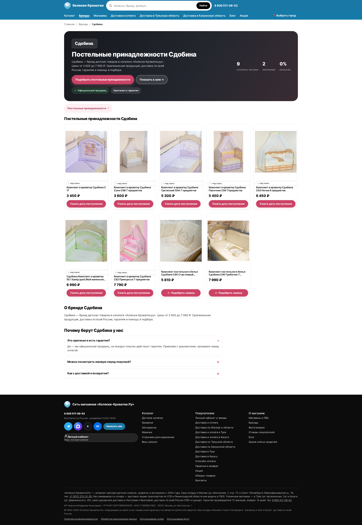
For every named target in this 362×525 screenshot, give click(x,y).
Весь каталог (150, 441)
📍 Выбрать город (284, 15)
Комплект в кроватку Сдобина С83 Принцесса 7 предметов (132, 278)
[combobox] (154, 6)
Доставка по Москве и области (214, 427)
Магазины (100, 15)
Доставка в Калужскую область (204, 15)
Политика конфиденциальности (81, 519)
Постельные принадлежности (88, 108)
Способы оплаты (205, 461)
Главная (69, 24)
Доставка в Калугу (206, 456)
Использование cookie (152, 519)
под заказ (75, 183)
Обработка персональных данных (119, 519)
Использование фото (178, 519)
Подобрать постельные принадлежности (102, 79)
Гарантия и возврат (206, 465)
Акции (244, 15)
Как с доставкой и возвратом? (88, 373)
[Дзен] (88, 426)
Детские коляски (152, 417)
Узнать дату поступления (86, 203)
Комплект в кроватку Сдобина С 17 (86, 189)
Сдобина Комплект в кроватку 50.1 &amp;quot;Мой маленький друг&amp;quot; (86, 278)
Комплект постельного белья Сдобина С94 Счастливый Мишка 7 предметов (179, 273)
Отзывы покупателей (262, 432)
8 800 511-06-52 (226, 5)
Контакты (201, 480)
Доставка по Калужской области (215, 446)
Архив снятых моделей (263, 441)
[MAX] (78, 426)
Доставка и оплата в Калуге (212, 437)
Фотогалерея (257, 427)
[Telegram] (68, 426)
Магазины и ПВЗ (258, 417)
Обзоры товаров (205, 475)
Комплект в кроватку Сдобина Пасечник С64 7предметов (227, 189)
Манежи (147, 432)
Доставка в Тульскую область (159, 15)
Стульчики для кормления (158, 437)
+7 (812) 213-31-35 (80, 496)
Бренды (84, 15)
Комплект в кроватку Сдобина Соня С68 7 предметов (132, 189)
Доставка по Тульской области (214, 441)
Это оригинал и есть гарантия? (88, 340)
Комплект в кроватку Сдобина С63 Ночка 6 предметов (274, 189)
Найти (203, 5)
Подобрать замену (183, 292)
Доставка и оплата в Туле (210, 432)
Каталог (69, 15)
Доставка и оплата (123, 15)
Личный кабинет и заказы (211, 417)
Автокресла (149, 427)
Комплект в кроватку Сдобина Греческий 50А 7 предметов (179, 189)
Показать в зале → (152, 79)
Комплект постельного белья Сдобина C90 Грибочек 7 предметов (227, 273)
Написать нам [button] (114, 426)
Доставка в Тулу (205, 451)
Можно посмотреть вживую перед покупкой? (99, 361)
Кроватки (147, 422)
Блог (233, 15)
